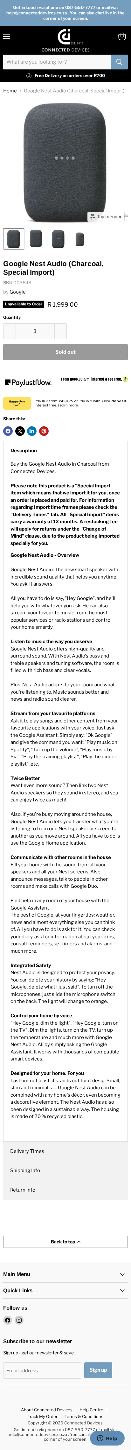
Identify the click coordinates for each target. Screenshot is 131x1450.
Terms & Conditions (84, 1416)
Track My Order (43, 1416)
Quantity (12, 317)
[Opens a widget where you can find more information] (107, 1439)
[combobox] (57, 62)
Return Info (22, 1190)
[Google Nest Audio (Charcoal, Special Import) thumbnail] (13, 239)
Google (18, 292)
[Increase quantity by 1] (61, 331)
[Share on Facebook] (8, 431)
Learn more (68, 405)
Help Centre (91, 1409)
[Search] (119, 62)
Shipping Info (25, 1170)
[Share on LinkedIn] (32, 431)
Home (10, 91)
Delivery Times (27, 1151)
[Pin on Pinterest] (44, 431)
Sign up (98, 1370)
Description (23, 450)
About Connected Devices (46, 1409)
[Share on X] (20, 431)
